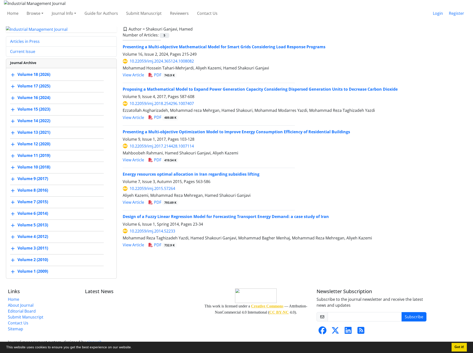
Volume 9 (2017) (32, 179)
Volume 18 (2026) (33, 74)
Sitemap (15, 329)
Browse (33, 13)
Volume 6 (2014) (32, 213)
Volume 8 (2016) (32, 190)
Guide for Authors (101, 13)
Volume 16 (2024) (33, 98)
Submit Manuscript (144, 13)
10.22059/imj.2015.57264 (152, 188)
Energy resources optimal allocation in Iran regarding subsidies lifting (191, 174)
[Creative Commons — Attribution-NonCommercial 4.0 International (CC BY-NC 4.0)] (256, 295)
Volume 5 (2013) (32, 225)
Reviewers (179, 13)
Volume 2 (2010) (32, 260)
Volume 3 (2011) (32, 248)
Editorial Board (22, 311)
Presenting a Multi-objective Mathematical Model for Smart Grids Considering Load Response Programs (224, 47)
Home (12, 13)
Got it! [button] (459, 347)
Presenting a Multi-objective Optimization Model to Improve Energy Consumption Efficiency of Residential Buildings (236, 131)
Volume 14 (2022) (33, 121)
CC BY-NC (279, 312)
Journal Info (62, 13)
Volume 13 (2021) (33, 132)
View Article (133, 75)
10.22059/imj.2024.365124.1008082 (162, 61)
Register (456, 13)
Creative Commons (267, 306)
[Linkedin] (348, 332)
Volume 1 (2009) (32, 271)
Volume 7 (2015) (32, 202)
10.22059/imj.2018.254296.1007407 (162, 103)
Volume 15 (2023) (33, 109)
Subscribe (414, 316)
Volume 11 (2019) (33, 155)
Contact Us (207, 13)
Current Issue (22, 51)
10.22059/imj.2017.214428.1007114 (162, 146)
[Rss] (361, 332)
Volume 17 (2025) (33, 86)
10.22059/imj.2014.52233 (152, 231)
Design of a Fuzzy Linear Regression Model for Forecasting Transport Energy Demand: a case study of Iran (226, 216)
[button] (133, 348)
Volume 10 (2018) (33, 167)
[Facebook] (322, 332)
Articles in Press (25, 41)
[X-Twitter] (335, 332)
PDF (164, 75)
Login (438, 13)
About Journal (21, 305)
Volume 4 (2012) (32, 236)
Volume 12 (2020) (33, 144)
